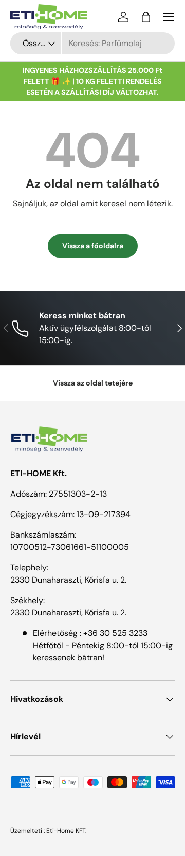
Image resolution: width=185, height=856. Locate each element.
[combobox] (92, 43)
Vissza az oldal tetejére (93, 383)
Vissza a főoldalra (92, 245)
